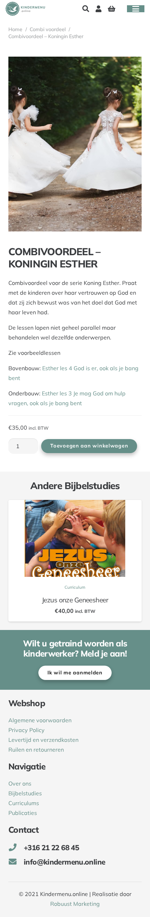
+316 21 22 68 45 (51, 847)
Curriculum (90, 587)
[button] (85, 8)
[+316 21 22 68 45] (16, 847)
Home (15, 29)
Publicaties (22, 812)
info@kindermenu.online (64, 861)
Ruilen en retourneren (36, 749)
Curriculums (23, 803)
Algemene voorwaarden (40, 720)
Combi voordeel (48, 29)
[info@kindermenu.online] (16, 862)
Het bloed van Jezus (90, 600)
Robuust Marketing (75, 903)
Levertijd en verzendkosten (43, 739)
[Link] (99, 9)
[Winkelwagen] (111, 8)
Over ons (19, 783)
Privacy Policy (26, 729)
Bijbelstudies (25, 793)
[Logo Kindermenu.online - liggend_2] (25, 9)
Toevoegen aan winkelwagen (89, 446)
